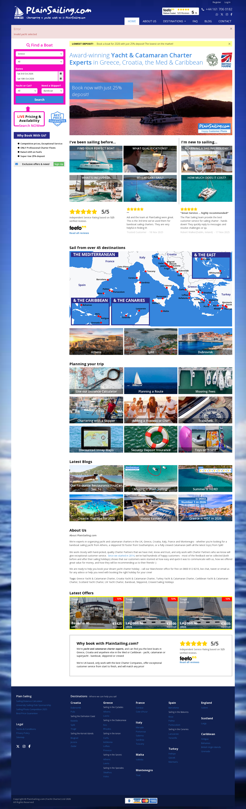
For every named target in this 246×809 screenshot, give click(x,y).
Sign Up (58, 164)
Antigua (205, 738)
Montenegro (144, 770)
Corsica (139, 707)
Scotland (207, 718)
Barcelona (174, 707)
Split (73, 724)
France (140, 702)
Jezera (74, 742)
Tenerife (173, 737)
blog (208, 21)
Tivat (138, 775)
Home (132, 21)
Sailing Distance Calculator (29, 701)
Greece (108, 702)
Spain (172, 702)
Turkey (173, 748)
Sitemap (20, 737)
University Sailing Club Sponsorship (33, 705)
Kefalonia (107, 742)
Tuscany (140, 743)
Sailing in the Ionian (112, 733)
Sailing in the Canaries (178, 729)
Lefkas (106, 746)
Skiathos (107, 772)
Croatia (76, 702)
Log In (227, 2)
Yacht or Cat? (24, 85)
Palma (172, 720)
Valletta (139, 759)
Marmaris (173, 761)
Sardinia (140, 739)
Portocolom (174, 724)
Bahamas (205, 743)
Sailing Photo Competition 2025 (31, 709)
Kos (105, 724)
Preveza (107, 750)
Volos (106, 776)
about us (149, 21)
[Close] (231, 28)
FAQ (195, 21)
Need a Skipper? (51, 85)
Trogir (73, 728)
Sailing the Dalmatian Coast (83, 716)
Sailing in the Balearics (178, 712)
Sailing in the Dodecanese (114, 720)
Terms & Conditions (26, 729)
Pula (73, 711)
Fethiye (172, 753)
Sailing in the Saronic (112, 755)
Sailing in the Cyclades (113, 707)
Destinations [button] (173, 21)
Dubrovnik (76, 707)
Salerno (140, 735)
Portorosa (141, 731)
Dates (19, 68)
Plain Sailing (23, 696)
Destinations (79, 696)
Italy (139, 722)
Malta (140, 754)
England (206, 702)
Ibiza (171, 716)
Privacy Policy (23, 733)
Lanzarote (174, 733)
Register (217, 2)
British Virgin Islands (211, 747)
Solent (204, 707)
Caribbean (208, 734)
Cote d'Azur (142, 711)
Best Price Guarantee (27, 713)
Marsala (140, 727)
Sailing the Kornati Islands (82, 733)
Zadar (73, 746)
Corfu (106, 737)
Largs (203, 723)
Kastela (74, 720)
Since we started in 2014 (121, 555)
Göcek (172, 757)
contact (225, 21)
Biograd (74, 737)
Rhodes (107, 728)
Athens (106, 711)
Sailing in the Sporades (113, 768)
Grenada (205, 751)
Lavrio (106, 715)
